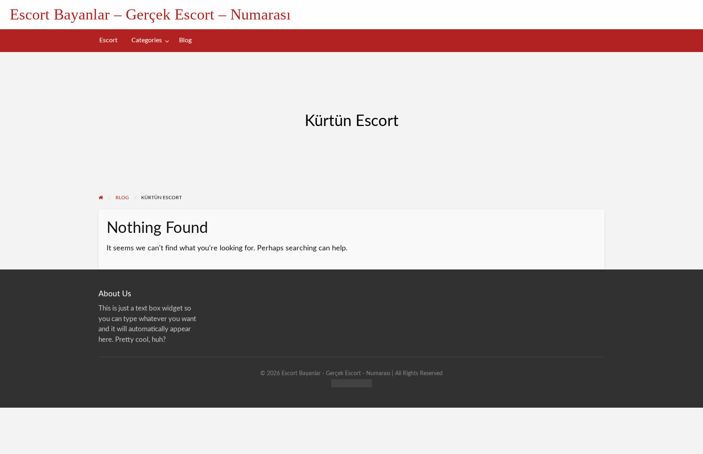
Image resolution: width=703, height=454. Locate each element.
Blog (185, 40)
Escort (108, 40)
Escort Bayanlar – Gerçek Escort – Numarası (150, 14)
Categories (146, 40)
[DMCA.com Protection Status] (351, 382)
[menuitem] (108, 40)
